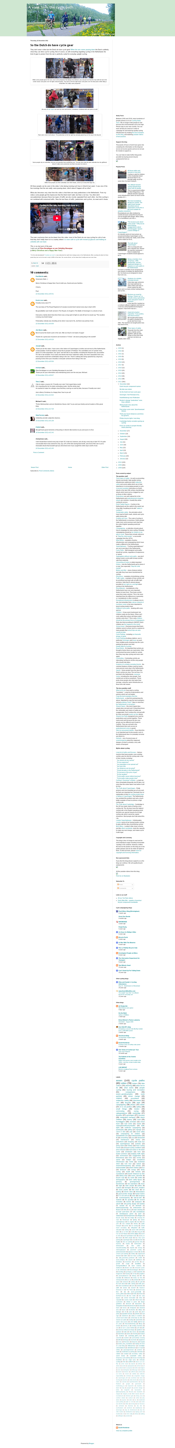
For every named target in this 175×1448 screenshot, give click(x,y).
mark (37, 266)
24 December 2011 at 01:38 (45, 421)
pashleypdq (120, 1130)
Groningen (125, 640)
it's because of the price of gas (127, 772)
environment (124, 1155)
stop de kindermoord (131, 1409)
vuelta (133, 1231)
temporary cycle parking (123, 1357)
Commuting (120, 658)
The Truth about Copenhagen (125, 788)
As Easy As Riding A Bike (127, 932)
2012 (120, 379)
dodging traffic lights (138, 1154)
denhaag (125, 1339)
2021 (120, 354)
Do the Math (123, 1013)
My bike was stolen (126, 389)
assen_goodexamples (124, 1094)
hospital (142, 1341)
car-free (136, 1261)
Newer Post (34, 467)
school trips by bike (136, 1317)
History (118, 564)
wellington (120, 1415)
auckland (120, 1367)
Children (119, 612)
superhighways (125, 1144)
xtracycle (139, 1231)
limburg (134, 1275)
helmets (138, 1172)
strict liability (134, 1321)
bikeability (142, 1331)
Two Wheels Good (124, 965)
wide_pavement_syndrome (126, 1257)
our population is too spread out (127, 764)
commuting (120, 1111)
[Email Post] (42, 263)
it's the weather (122, 774)
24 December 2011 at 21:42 (45, 432)
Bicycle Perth (123, 937)
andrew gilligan (134, 1233)
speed (118, 1160)
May (121, 447)
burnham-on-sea (121, 1295)
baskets (142, 1204)
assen (119, 1080)
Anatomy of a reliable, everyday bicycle (135, 279)
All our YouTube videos (125, 898)
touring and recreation (136, 1090)
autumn (130, 1259)
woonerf (133, 1287)
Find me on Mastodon (123, 876)
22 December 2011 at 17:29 (45, 409)
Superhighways (121, 546)
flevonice (126, 1341)
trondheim (119, 1359)
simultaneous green (126, 1214)
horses (125, 1307)
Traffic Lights (120, 578)
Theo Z (38, 381)
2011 (120, 381)
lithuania (131, 1391)
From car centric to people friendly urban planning (131, 426)
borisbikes (119, 1261)
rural (139, 1119)
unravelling (124, 1138)
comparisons (130, 1092)
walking (143, 1413)
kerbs (117, 1389)
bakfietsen (139, 1259)
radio (130, 1399)
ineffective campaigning (133, 1128)
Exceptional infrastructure (124, 600)
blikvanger (135, 1369)
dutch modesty (136, 1265)
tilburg (140, 1323)
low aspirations (133, 1184)
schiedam (121, 1405)
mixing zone (139, 1395)
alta (125, 1291)
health (128, 1172)
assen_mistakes (139, 1188)
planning (128, 1085)
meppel (118, 1393)
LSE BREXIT (123, 1067)
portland (136, 1279)
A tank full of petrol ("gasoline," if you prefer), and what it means (136, 314)
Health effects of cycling (123, 646)
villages (139, 1216)
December (123, 384)
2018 (120, 362)
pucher (126, 1225)
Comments (122, 888)
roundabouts (120, 1174)
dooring (118, 1379)
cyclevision (119, 1301)
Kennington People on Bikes (128, 953)
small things (121, 1109)
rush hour (128, 1164)
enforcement (137, 1208)
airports (133, 1363)
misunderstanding (121, 1247)
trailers (126, 1255)
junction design (138, 1387)
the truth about (120, 1283)
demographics (120, 1180)
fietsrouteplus (140, 1192)
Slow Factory (40, 415)
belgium (142, 1367)
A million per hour (121, 518)
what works (128, 1088)
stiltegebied (134, 1227)
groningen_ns (130, 1271)
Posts (121, 884)
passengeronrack (128, 1349)
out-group (141, 1196)
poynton (124, 1399)
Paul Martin (39, 276)
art (144, 1365)
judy (131, 1132)
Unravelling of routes (123, 562)
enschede (133, 1339)
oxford (137, 1397)
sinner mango (134, 1096)
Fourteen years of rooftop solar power (129, 1044)
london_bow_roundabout (125, 1343)
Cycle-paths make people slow (127, 778)
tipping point (139, 1411)
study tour (141, 1142)
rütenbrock (125, 1315)
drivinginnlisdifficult (121, 1265)
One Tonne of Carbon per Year (129, 1050)
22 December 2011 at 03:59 (45, 323)
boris (139, 1152)
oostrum (130, 1397)
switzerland (119, 1216)
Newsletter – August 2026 (126, 1022)
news (130, 1158)
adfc (143, 1327)
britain (134, 1083)
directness (137, 1100)
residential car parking (128, 1351)
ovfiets (118, 1349)
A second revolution (122, 488)
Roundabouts (120, 588)
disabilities (138, 1263)
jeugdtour (142, 1273)
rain (141, 1251)
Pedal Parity (123, 927)
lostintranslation (136, 1135)
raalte (117, 1351)
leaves (124, 1309)
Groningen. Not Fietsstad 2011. (130, 395)
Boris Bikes (119, 826)
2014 (120, 373)
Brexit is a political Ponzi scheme (128, 1069)
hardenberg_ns (120, 1385)
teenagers (128, 1188)
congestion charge (139, 1375)
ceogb (127, 1263)
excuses (141, 1115)
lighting (135, 1219)
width (117, 1287)
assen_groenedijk (136, 1291)
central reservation (129, 1297)
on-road (140, 1347)
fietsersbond (120, 1158)
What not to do (120, 690)
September (123, 436)
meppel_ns (126, 1393)
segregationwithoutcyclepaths (125, 1125)
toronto (118, 1325)
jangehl (129, 1387)
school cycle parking (122, 1253)
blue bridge (131, 1217)
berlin (134, 1293)
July (121, 442)
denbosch (123, 1170)
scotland (126, 1353)
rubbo (126, 1403)
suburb (138, 1164)
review (139, 1124)
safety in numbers (136, 1315)
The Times (129, 1289)
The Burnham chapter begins (127, 1037)
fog (142, 1381)
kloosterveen (120, 1184)
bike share (135, 1190)
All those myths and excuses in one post (134, 171)
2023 (120, 348)
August (122, 439)
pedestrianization (121, 1251)
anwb (123, 1365)
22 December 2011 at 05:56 (45, 361)
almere (118, 1365)
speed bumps (120, 1355)
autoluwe (118, 1331)
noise (133, 1196)
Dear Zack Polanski (124, 1051)
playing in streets (133, 1251)
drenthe (119, 1115)
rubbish (118, 1353)
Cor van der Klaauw (122, 1233)
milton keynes (135, 1393)
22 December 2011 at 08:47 (45, 375)
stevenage (119, 1409)
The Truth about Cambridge (125, 804)
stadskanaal (138, 1407)
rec (135, 1399)
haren (117, 1307)
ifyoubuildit (141, 1138)
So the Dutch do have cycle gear (130, 392)
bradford (121, 1335)
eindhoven (119, 1267)
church (127, 1373)
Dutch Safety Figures (123, 504)
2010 (120, 462)
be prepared (128, 1367)
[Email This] (46, 263)
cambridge (136, 1113)
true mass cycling (135, 1255)
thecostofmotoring (130, 1323)
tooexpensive (130, 1216)
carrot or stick (120, 1132)
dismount (128, 1303)
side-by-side (138, 1198)
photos (132, 1105)
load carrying (138, 1210)
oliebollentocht (132, 1347)
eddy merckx (133, 1379)
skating (131, 1319)
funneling (120, 1271)
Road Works (120, 648)
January (122, 459)
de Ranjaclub (123, 1006)
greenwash (138, 1383)
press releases (121, 1150)
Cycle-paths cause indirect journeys (128, 776)
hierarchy (135, 1341)
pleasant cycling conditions (133, 1148)
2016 (120, 368)
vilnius (136, 1413)
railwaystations (121, 1113)
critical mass (138, 1299)
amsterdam (128, 1152)
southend (129, 1407)
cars (117, 1103)
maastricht (139, 1391)
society (139, 1158)
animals (138, 1165)
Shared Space (120, 706)
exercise (124, 1381)
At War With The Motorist (127, 942)
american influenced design (126, 1329)
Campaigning (120, 528)
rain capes (51, 109)
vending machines (137, 1325)
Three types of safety (134, 328)
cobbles (134, 1373)
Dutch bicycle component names (130, 386)
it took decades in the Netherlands (128, 770)
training (127, 1229)
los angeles (131, 1221)
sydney (133, 1281)
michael (38, 368)
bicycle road (120, 1178)
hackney (118, 1243)
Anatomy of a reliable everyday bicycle (128, 664)
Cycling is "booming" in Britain (125, 780)
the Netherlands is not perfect (125, 704)
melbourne (127, 1277)
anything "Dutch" (126, 702)
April (121, 450)
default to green (131, 1301)
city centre (131, 1178)
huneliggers (120, 1122)
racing (136, 1111)
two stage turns (130, 1359)
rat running (134, 1225)
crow (133, 1239)
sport (139, 1214)
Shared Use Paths (122, 716)
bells (125, 1331)
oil (125, 1311)
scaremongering (121, 740)
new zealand (126, 1223)
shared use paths (121, 1319)
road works (128, 1124)
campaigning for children (130, 1134)
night (120, 1186)
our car (129, 1279)
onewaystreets (120, 1279)
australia (138, 1144)
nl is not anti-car (123, 1196)
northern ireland (120, 1397)
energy (133, 1170)
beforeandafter (121, 1168)
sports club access (122, 1321)
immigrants (133, 1307)
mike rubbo (135, 1245)
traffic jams (141, 1283)
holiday (130, 1145)
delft (119, 1339)
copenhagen (126, 1239)
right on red (129, 1401)
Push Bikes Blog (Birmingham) (129, 911)
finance (118, 1210)
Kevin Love (39, 300)
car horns (119, 1373)
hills (125, 1210)
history (129, 1119)
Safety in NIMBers (124, 1015)
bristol (140, 1293)
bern (119, 1369)
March (122, 453)
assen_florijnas (120, 1259)
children (119, 1098)
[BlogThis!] (49, 263)
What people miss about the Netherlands (129, 405)
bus (143, 1168)
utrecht (118, 1204)
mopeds (132, 1247)
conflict (140, 1178)
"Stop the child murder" (125, 536)
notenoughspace (121, 1249)
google (128, 1383)
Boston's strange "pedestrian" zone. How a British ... (131, 401)
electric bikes (128, 1192)
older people (129, 1186)
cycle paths (138, 1080)
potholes (137, 1313)
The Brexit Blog (124, 1036)
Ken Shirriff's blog (125, 1027)
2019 (120, 359)
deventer (140, 1239)
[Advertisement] (70, 460)
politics (140, 1186)
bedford (128, 1293)
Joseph (38, 346)
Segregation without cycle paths (126, 556)
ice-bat (135, 1273)
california (133, 1371)
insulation (139, 1385)
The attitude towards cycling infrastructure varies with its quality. (134, 186)
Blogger (91, 1443)
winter (142, 1105)
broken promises (121, 1154)
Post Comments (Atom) (46, 471)
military (140, 1309)
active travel (124, 1363)
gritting (130, 1130)
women (125, 1287)
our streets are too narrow (125, 760)
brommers (128, 1261)
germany (119, 1182)
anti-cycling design (130, 1204)
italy (123, 1387)
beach (120, 1237)
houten (128, 1243)
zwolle (140, 1257)
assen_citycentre (136, 1175)
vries (124, 1361)
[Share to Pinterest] (55, 263)
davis (141, 1377)
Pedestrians (120, 496)
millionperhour (131, 1345)
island (117, 1387)
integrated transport (127, 1117)
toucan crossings (138, 1357)
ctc (130, 1206)
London (118, 822)
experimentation (133, 1381)
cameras (140, 1371)
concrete (118, 1337)
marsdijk (118, 1277)
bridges (128, 1160)
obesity (136, 1223)
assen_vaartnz (123, 1190)
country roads (128, 1299)
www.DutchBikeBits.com (127, 991)
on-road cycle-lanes (122, 1212)
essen (117, 1381)
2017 (120, 365)
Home (70, 467)
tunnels (128, 1202)
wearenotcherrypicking (123, 1165)
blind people (128, 1237)
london (136, 1109)
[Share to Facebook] (53, 263)
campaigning (121, 1105)
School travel (120, 626)
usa (133, 1138)
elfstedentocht (131, 1305)
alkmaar (140, 1363)
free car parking (127, 1241)
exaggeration (136, 1155)
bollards (142, 1369)
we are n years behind (127, 1327)
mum (138, 1221)
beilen (136, 1367)
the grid (140, 1281)
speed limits (139, 1319)
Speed (118, 670)
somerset (125, 1281)
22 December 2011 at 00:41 (45, 294)
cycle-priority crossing (138, 1337)
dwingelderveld (120, 1305)
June (121, 445)
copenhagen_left (123, 1377)
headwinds (139, 1271)
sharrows (130, 1405)
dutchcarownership (122, 1208)
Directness (119, 576)
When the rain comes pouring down (83, 49)
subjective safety (122, 1100)
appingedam (131, 1365)
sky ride (139, 1405)
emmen (141, 1379)
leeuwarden (138, 1389)
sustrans (119, 1188)
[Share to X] (51, 263)
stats (138, 1103)
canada (121, 1206)
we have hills (121, 766)
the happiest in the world (132, 624)
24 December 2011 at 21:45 (45, 448)
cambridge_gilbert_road (135, 1335)
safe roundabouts (139, 1212)
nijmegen (118, 1311)
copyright (118, 1299)
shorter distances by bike (136, 1174)
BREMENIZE (123, 922)
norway (140, 1247)
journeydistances (124, 1275)
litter (141, 1275)
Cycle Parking (120, 634)
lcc (130, 1210)
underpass (138, 1202)
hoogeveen (119, 1273)
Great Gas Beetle (124, 916)
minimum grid (129, 1395)
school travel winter (122, 1317)
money (138, 1140)
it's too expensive (122, 762)
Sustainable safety (122, 512)
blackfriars (121, 1333)
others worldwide (126, 828)
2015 (120, 370)
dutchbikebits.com (122, 1135)
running (133, 1403)
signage (138, 1130)
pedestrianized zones (123, 728)
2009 (120, 465)
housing (127, 1273)
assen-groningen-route (129, 1235)
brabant (142, 1333)
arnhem (139, 1365)
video (124, 1083)
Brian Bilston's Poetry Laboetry (129, 1020)
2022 (120, 351)
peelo (136, 1311)
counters (126, 1337)
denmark (138, 1206)
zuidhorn (130, 1361)
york (138, 1327)
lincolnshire (132, 1309)
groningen (130, 1115)
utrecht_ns (126, 1325)
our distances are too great (126, 768)
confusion (128, 1375)
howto (131, 1162)
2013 (120, 376)
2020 (120, 356)
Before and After (121, 570)
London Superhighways (124, 820)
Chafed (38, 427)
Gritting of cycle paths (123, 608)
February (123, 456)
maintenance (125, 1140)
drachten (124, 1379)
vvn (117, 1327)
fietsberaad (126, 1219)
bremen (126, 1371)
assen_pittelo (120, 1293)
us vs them (125, 1231)
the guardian (129, 1200)
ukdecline (139, 1285)
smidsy (133, 1253)
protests (139, 1349)
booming (135, 1333)
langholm (126, 1389)
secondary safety (137, 1353)
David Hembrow (124, 1043)
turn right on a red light (130, 584)
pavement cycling (136, 1249)
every (120, 1341)
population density (127, 1313)
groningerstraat (135, 1182)
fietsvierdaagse (133, 1269)
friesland (118, 1383)
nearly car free (133, 714)
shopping (131, 1142)
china (140, 1297)
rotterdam (140, 1351)
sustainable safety (135, 1355)
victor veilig (129, 1413)
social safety (140, 1132)
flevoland (140, 1305)
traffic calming (131, 1283)
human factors (140, 1194)
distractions (138, 1303)
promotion (133, 1122)
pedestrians (120, 1142)
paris (130, 1311)
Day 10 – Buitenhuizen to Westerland (129, 986)
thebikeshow (129, 1411)
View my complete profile (124, 1431)
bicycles (128, 1103)
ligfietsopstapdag (120, 1391)
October (122, 434)
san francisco (141, 1403)
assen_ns (142, 1235)
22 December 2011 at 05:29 (45, 339)
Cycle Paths (120, 550)
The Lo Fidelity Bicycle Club (128, 948)
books (128, 1333)
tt (144, 1255)
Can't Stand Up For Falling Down (129, 970)
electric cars (128, 1267)
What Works (120, 540)
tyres (133, 1285)
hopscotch (131, 1385)
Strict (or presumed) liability (125, 730)
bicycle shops (120, 1217)
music (143, 1184)
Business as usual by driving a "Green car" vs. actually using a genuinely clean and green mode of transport (136, 298)
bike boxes (133, 1331)
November (123, 431)
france (143, 1269)
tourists (118, 1413)
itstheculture (137, 1243)
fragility (118, 1241)
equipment (142, 1339)
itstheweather (120, 1245)
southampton (119, 1407)
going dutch (120, 1145)
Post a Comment (38, 452)
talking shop (123, 1175)
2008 (120, 468)
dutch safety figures (135, 1180)
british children (134, 1168)
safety (138, 1107)
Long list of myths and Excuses (126, 752)
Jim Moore (39, 330)
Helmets (118, 738)
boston (120, 1371)
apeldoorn (139, 1329)
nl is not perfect (126, 1107)
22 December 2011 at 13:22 (45, 395)
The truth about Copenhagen (132, 244)
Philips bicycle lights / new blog (130, 418)
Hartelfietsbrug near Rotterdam (130, 397)
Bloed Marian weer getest (126, 1008)
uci (123, 1413)
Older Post (105, 467)
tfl (116, 1138)
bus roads (132, 1295)
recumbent (135, 1098)
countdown (134, 1377)
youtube (127, 1415)
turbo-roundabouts (123, 1285)
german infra (138, 1241)
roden (137, 1401)
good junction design (125, 1194)
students (119, 1200)
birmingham (126, 1369)
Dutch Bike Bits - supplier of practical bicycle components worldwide (129, 901)
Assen (134, 640)
